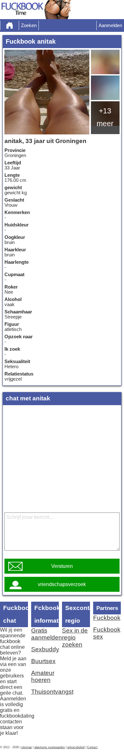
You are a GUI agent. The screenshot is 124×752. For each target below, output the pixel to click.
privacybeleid (76, 747)
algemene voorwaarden (49, 747)
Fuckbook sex (107, 633)
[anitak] (46, 92)
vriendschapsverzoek (62, 584)
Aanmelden (110, 25)
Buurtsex (43, 661)
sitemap (26, 747)
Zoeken (29, 25)
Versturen (62, 566)
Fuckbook (107, 617)
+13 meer (105, 117)
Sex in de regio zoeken (75, 637)
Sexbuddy (45, 649)
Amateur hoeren (42, 676)
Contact (92, 747)
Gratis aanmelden (45, 634)
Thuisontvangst (45, 691)
